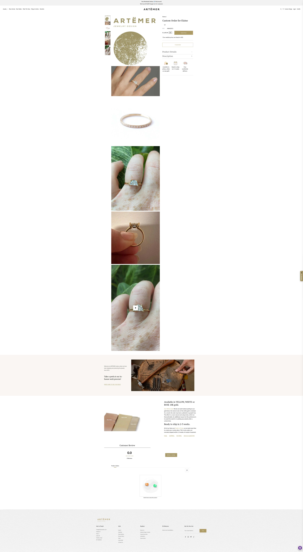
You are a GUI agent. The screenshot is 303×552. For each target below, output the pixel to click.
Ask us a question (189, 435)
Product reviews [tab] (115, 465)
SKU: (163, 28)
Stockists (42, 9)
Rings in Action (35, 9)
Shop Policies (121, 534)
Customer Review (127, 445)
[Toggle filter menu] (187, 470)
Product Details (169, 51)
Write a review (171, 455)
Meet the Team (26, 9)
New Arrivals (12, 9)
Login (294, 9)
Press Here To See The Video (112, 384)
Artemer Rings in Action (145, 532)
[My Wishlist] (283, 9)
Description (167, 56)
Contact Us (120, 542)
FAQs (165, 435)
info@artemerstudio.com (101, 529)
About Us (142, 530)
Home (164, 16)
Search (119, 530)
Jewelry (5, 9)
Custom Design (288, 9)
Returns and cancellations (167, 530)
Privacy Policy (121, 536)
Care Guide (120, 540)
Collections (142, 536)
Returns (179, 435)
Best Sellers (19, 9)
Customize (178, 44)
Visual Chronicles (143, 534)
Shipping (172, 435)
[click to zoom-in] (135, 40)
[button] (164, 25)
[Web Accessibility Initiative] (300, 548)
